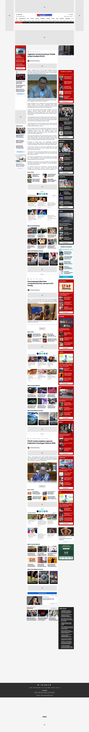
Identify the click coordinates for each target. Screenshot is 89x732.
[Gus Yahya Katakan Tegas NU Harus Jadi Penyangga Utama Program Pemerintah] (61, 93)
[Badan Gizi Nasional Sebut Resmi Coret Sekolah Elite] (61, 164)
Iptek (64, 20)
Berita (39, 692)
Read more (42, 328)
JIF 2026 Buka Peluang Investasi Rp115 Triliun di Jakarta (54, 581)
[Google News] (42, 685)
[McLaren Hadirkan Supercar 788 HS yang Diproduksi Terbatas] (44, 418)
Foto (67, 20)
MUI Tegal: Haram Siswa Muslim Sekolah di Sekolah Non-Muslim (67, 619)
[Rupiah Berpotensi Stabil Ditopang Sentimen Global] (32, 230)
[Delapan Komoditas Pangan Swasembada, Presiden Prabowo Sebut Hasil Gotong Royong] (55, 259)
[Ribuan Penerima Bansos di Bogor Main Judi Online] (30, 181)
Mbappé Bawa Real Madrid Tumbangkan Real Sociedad (65, 189)
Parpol (33, 20)
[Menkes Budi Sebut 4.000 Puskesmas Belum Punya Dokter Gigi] (66, 147)
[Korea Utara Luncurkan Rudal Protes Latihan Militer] (61, 484)
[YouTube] (46, 685)
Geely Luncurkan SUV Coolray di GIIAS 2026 (32, 422)
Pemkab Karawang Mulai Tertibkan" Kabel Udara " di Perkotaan (68, 478)
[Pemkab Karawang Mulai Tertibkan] (61, 479)
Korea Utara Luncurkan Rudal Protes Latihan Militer (68, 483)
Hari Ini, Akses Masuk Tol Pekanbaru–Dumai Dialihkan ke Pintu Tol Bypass (68, 97)
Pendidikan (42, 18)
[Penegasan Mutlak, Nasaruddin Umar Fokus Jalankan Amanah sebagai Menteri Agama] (61, 169)
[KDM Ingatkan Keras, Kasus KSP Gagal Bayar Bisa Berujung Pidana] (33, 259)
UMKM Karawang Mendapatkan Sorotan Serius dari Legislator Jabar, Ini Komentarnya (52, 247)
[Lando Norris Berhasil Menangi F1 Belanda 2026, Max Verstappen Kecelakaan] (61, 203)
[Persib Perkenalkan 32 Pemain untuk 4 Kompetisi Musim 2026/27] (61, 198)
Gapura (36, 692)
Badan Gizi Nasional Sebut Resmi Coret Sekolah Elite (68, 163)
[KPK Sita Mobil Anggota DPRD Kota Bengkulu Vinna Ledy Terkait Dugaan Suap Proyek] (42, 549)
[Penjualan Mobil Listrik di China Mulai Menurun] (55, 418)
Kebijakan (49, 687)
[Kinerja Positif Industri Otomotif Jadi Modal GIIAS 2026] (52, 401)
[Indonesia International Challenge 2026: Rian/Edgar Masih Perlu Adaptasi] (61, 193)
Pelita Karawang (50, 695)
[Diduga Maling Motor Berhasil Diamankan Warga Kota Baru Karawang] (42, 560)
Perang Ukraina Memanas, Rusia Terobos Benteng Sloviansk (19, 147)
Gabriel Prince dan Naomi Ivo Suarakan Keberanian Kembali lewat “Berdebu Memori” (20, 60)
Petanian (48, 18)
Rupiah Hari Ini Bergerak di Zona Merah (59, 22)
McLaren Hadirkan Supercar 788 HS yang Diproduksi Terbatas (43, 422)
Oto (61, 20)
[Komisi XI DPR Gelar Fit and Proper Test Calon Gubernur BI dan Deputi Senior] (61, 520)
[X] (38, 194)
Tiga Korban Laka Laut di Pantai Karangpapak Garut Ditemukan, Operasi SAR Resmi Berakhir (68, 303)
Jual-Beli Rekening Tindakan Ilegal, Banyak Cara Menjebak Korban (51, 175)
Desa (28, 18)
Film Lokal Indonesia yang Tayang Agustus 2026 (20, 82)
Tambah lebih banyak (42, 593)
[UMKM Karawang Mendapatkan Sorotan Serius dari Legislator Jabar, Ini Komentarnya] (52, 241)
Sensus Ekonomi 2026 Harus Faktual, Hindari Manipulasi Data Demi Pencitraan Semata (37, 340)
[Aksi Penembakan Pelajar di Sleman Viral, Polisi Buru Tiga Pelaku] (45, 498)
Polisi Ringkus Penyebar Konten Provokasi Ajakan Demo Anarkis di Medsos (36, 492)
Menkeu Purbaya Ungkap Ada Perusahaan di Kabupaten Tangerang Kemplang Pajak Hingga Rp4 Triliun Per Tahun (36, 175)
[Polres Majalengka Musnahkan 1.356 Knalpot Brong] (61, 258)
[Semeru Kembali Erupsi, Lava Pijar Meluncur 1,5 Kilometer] (61, 380)
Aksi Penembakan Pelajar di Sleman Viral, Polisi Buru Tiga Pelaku (52, 497)
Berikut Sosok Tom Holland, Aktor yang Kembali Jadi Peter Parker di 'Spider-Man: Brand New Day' (20, 90)
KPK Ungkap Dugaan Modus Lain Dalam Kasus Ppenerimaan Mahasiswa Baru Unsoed (68, 408)
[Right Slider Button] (73, 18)
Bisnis (46, 20)
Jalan (57, 18)
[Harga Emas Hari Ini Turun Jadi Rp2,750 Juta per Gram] (42, 241)
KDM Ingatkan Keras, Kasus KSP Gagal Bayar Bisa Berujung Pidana (32, 263)
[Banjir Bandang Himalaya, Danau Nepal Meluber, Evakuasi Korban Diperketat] (61, 253)
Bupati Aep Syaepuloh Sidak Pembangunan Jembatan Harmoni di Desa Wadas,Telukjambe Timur (68, 238)
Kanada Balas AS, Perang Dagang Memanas (68, 449)
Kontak (45, 687)
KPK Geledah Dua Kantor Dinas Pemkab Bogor (51, 492)
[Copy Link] (47, 194)
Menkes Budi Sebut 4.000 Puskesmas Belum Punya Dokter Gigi (64, 154)
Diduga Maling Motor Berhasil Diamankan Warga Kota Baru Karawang (42, 565)
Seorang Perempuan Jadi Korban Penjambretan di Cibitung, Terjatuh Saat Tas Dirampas (52, 554)
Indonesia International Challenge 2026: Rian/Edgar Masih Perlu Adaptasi (68, 193)
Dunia (29, 20)
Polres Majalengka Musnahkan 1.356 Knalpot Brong (68, 257)
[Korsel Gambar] (66, 50)
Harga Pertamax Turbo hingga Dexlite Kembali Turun (66, 623)
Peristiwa (37, 18)
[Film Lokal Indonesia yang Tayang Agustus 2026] (20, 77)
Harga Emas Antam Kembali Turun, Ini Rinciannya (68, 338)
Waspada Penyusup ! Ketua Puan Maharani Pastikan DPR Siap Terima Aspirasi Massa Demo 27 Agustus (68, 514)
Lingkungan (67, 18)
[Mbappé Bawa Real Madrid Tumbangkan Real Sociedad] (66, 183)
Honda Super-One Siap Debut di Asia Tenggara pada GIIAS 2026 (41, 395)
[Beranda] (28, 51)
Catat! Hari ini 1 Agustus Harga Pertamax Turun (66, 639)
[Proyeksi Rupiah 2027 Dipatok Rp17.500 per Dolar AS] (44, 259)
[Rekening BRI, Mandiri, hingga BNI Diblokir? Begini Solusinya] (45, 181)
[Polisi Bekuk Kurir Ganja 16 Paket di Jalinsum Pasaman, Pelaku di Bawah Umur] (32, 549)
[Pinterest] (50, 685)
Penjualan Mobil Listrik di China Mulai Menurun (53, 422)
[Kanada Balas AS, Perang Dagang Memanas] (61, 450)
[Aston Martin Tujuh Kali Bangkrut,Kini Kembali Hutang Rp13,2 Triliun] (32, 401)
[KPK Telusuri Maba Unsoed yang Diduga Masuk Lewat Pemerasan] (61, 414)
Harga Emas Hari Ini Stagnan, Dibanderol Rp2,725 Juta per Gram (32, 581)
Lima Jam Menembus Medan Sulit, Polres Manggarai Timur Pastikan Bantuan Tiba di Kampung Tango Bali (68, 233)
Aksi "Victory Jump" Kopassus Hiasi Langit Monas (68, 473)
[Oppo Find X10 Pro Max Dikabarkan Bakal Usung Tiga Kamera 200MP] (52, 390)
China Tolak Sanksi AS (68, 444)
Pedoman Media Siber (37, 687)
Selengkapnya (20, 68)
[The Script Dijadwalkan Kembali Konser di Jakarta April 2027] (20, 51)
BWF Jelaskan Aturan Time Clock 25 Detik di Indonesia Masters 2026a (67, 627)
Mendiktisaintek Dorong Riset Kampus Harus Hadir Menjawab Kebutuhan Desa (67, 158)
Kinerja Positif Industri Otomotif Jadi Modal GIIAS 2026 (51, 406)
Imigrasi (42, 20)
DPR (36, 20)
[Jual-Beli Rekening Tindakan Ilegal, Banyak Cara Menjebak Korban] (45, 176)
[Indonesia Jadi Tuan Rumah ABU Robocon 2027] (66, 464)
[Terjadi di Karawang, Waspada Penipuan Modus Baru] (30, 498)
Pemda (53, 18)
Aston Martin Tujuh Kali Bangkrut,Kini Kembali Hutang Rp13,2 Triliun (32, 406)
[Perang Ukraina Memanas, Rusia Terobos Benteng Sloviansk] (61, 88)
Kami (42, 687)
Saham (50, 20)
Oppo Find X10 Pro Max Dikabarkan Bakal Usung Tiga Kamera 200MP (51, 395)
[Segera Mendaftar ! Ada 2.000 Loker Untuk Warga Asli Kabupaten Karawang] (20, 131)
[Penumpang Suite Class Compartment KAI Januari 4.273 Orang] (30, 336)
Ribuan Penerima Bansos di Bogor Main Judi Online (36, 180)
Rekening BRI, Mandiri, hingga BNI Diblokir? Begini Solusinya (51, 180)
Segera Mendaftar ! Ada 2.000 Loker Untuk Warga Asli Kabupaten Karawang (20, 136)
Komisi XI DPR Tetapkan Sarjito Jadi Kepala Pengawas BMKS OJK (42, 236)
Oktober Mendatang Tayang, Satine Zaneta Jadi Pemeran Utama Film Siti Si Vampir (20, 86)
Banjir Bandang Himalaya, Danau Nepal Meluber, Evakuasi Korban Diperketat (68, 252)
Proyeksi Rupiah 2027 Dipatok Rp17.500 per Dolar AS (43, 263)
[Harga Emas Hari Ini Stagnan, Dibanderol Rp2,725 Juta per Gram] (33, 577)
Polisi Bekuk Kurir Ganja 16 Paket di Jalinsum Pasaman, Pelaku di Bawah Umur (32, 554)
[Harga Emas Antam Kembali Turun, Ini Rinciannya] (61, 339)
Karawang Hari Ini (22, 18)
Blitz (42, 692)
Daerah (32, 18)
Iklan (57, 687)
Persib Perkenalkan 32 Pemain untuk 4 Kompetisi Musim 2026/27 (68, 198)
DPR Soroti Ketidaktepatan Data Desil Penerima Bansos (68, 267)
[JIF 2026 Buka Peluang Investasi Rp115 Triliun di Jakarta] (55, 577)
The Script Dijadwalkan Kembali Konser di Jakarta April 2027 (20, 56)
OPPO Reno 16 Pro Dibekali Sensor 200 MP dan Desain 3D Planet (42, 406)
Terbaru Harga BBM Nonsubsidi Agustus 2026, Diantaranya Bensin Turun (67, 646)
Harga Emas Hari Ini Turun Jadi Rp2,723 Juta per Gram (52, 236)
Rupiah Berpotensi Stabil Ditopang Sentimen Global (32, 236)
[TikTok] (48, 685)
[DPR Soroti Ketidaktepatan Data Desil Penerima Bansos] (61, 268)
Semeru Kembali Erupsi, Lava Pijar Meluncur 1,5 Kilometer (67, 379)
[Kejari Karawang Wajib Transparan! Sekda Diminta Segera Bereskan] (43, 613)
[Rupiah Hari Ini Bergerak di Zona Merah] (32, 241)
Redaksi (30, 687)
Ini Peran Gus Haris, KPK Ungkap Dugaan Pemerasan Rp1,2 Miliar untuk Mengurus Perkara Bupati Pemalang (66, 635)
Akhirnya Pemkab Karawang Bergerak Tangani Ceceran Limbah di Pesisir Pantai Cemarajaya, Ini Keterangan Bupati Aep (68, 132)
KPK (39, 20)
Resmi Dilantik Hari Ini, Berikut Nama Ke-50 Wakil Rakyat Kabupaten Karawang (67, 631)
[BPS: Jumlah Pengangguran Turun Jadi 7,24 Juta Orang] (45, 336)
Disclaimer (53, 687)
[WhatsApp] (42, 194)
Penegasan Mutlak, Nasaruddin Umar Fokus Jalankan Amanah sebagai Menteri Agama (33, 22)
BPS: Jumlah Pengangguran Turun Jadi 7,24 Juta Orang (52, 335)
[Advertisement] (44, 7)
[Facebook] (40, 194)
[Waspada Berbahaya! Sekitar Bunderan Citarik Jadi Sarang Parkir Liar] (61, 229)
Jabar (17, 20)
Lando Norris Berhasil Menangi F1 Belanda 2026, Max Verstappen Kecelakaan (68, 202)
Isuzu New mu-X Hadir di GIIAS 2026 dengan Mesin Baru (32, 395)
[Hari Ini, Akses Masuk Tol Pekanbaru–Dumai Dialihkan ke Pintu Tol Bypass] (61, 98)
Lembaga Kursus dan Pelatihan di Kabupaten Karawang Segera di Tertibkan (66, 611)
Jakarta (20, 20)
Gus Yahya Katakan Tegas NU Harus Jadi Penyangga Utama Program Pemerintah (68, 92)
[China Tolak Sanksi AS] (61, 445)
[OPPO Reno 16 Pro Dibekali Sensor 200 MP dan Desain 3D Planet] (42, 401)
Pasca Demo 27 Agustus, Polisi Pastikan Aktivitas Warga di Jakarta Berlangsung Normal (68, 262)
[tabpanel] (66, 50)
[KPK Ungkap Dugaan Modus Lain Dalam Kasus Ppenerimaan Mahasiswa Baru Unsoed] (61, 409)
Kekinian (45, 692)
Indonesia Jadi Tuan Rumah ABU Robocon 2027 (65, 470)
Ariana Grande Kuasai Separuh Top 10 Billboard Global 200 (20, 64)
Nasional (25, 20)
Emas (58, 20)
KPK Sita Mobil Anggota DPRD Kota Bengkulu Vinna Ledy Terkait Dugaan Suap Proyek (42, 554)
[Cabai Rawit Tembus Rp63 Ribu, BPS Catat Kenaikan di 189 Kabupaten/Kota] (45, 340)
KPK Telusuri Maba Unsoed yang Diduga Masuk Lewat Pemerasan (68, 413)
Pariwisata (62, 18)
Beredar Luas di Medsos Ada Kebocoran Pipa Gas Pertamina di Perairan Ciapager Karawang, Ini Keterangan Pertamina (66, 642)
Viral (70, 20)
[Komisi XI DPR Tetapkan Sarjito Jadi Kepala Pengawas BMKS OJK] (42, 230)
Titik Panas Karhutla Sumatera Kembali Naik (68, 272)
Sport (49, 692)
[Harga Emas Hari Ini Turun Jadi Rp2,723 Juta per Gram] (52, 230)
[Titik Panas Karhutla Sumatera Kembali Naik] (61, 273)
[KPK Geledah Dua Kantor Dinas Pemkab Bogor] (45, 493)
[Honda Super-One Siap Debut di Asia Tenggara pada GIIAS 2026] (42, 390)
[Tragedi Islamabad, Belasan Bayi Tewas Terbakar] (61, 440)
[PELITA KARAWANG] (44, 15)
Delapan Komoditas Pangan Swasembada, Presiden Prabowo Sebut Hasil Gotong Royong (54, 263)
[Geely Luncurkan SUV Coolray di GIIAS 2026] (33, 418)
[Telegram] (44, 194)
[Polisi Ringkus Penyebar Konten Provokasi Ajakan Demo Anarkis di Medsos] (30, 493)
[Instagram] (44, 685)
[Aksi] (61, 474)
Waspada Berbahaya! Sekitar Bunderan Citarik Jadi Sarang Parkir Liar (68, 228)
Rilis (59, 687)
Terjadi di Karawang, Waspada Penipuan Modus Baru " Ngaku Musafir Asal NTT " (37, 497)
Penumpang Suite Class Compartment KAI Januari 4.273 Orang (36, 335)
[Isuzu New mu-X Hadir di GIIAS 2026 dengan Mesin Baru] (32, 390)
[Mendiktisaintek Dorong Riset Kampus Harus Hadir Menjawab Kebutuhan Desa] (61, 159)
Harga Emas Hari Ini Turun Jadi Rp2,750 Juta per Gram (42, 247)
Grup (44, 695)
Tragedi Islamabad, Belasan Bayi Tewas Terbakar (68, 439)
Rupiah (54, 20)
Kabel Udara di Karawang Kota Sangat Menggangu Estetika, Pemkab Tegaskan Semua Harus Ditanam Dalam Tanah (54, 619)
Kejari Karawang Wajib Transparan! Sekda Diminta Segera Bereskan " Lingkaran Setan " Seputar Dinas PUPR (20, 141)
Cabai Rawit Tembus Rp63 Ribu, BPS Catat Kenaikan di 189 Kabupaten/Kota (52, 340)
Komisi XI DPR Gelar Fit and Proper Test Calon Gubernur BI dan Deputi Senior (68, 519)
